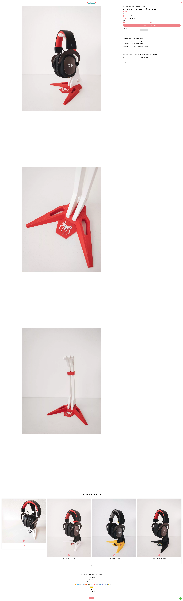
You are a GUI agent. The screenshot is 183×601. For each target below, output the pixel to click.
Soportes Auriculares (131, 6)
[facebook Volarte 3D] (93, 571)
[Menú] (2, 3)
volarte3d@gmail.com (92, 581)
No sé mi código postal (126, 32)
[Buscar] (38, 3)
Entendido (91, 598)
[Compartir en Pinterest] (127, 62)
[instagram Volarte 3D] (90, 571)
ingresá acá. (94, 591)
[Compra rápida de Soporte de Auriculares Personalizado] (24, 541)
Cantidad (124, 20)
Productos (85, 574)
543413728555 (92, 577)
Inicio (123, 6)
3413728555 (92, 579)
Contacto (100, 574)
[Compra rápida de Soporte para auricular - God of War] (69, 555)
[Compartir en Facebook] (124, 62)
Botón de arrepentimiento (100, 591)
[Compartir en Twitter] (125, 62)
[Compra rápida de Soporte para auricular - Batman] (114, 555)
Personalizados (91, 574)
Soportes (127, 6)
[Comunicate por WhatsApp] (180, 598)
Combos (96, 574)
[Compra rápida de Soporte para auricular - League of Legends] (159, 555)
